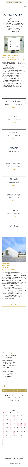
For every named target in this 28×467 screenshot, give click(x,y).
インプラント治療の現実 (14, 304)
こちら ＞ (14, 107)
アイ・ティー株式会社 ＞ (7, 376)
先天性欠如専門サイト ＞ (7, 375)
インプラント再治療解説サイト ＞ (9, 373)
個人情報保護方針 (9, 458)
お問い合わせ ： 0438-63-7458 (14, 2)
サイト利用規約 (19, 458)
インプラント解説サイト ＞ (8, 371)
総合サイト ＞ (5, 370)
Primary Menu (25, 6)
